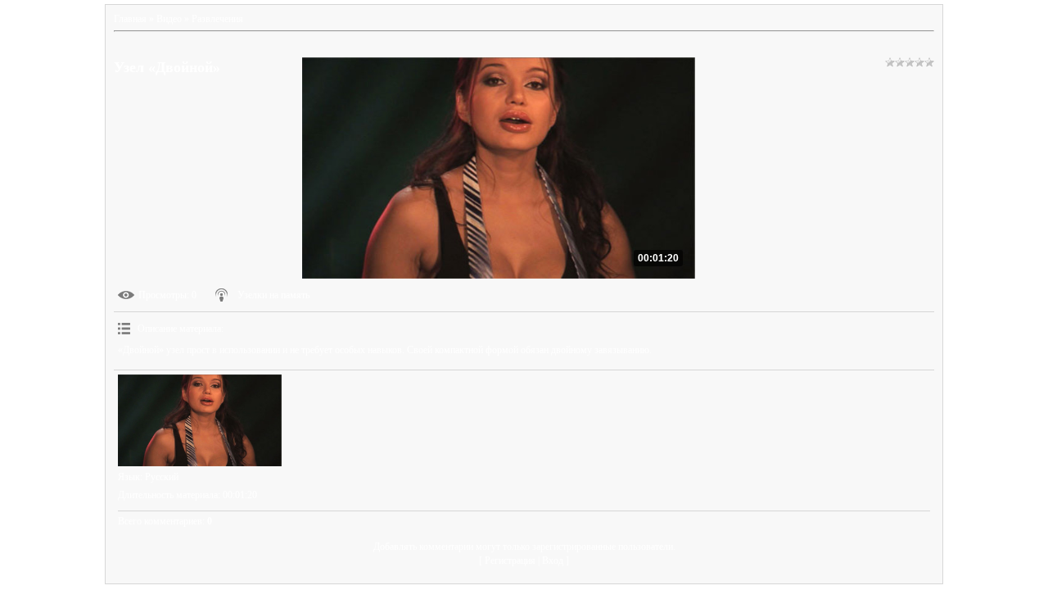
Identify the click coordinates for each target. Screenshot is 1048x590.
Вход (552, 560)
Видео (169, 19)
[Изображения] (200, 420)
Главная (130, 19)
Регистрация (510, 560)
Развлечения (217, 19)
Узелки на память (273, 295)
